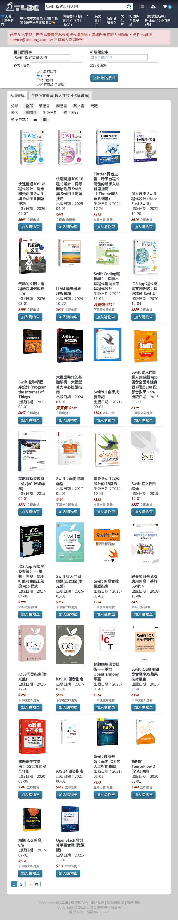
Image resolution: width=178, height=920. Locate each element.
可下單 (45, 75)
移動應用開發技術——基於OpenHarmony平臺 (107, 671)
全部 (29, 105)
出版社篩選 (98, 65)
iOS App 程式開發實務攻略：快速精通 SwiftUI (144, 288)
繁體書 (44, 105)
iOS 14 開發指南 (69, 771)
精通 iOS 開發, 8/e (30, 842)
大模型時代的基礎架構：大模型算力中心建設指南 (69, 384)
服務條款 (134, 902)
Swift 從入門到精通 (143, 486)
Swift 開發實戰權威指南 (106, 583)
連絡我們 (97, 902)
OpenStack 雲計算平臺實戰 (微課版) (70, 845)
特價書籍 (46, 80)
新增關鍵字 (99, 52)
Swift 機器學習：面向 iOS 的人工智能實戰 (107, 761)
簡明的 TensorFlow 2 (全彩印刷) (143, 766)
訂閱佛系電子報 (134, 20)
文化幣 (122, 20)
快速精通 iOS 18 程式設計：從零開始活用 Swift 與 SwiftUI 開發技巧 (69, 188)
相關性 (31, 112)
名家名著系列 (112, 20)
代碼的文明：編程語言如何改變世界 (31, 288)
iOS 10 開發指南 (69, 679)
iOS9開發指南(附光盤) (32, 676)
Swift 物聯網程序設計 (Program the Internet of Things (32, 389)
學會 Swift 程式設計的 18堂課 (107, 481)
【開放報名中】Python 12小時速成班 (157, 20)
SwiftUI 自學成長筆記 (106, 394)
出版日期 (50, 112)
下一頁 (32, 884)
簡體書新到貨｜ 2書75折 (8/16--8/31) (75, 20)
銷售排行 (71, 112)
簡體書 (61, 105)
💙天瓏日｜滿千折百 (8, 20)
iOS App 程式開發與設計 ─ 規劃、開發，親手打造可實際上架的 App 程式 (31, 576)
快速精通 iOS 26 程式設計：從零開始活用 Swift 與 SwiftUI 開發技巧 (31, 193)
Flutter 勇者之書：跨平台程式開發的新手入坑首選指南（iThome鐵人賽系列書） (107, 186)
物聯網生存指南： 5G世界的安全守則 (32, 766)
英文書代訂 (98, 20)
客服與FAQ (79, 902)
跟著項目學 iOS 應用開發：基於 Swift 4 (144, 581)
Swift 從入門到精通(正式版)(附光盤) (69, 581)
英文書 (78, 105)
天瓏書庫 (17, 95)
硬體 (94, 105)
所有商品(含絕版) (52, 84)
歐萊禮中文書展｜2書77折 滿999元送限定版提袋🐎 (39, 20)
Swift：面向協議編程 (70, 481)
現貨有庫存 (48, 71)
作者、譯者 (22, 65)
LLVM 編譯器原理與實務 (68, 291)
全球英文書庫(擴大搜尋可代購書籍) (60, 95)
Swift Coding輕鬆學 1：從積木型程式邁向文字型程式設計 (107, 281)
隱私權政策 (115, 902)
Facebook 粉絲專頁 (53, 902)
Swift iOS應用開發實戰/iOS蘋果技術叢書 (145, 674)
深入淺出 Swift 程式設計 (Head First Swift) (144, 198)
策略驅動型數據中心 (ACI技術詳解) (31, 483)
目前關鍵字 (23, 52)
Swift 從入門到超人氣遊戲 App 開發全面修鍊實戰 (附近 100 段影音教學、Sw (144, 382)
